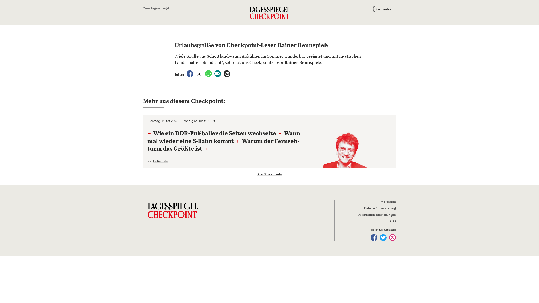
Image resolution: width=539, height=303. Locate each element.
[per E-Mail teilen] (218, 73)
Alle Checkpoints (269, 174)
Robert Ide (160, 161)
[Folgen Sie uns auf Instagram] (392, 237)
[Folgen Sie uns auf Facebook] (374, 237)
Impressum (388, 201)
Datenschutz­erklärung (380, 208)
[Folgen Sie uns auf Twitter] (383, 237)
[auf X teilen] (199, 73)
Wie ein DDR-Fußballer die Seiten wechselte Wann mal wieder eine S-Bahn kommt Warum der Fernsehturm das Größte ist (223, 141)
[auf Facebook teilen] (190, 73)
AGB (393, 221)
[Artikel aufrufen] (227, 73)
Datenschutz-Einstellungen (377, 215)
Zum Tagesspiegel (156, 8)
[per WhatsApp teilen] (209, 73)
